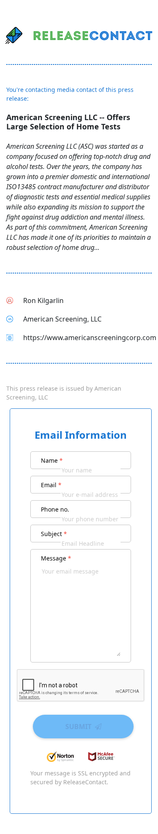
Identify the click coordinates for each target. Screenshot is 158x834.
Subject (54, 534)
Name (52, 460)
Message (56, 558)
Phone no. (55, 509)
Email (51, 485)
